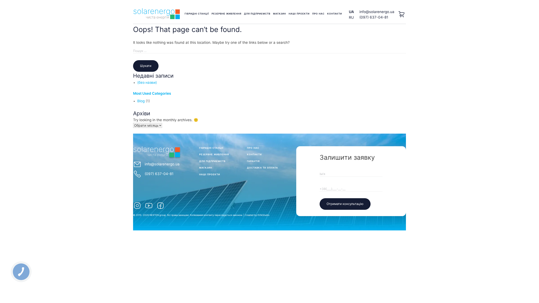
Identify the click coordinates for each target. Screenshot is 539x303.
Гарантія (253, 161)
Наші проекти (299, 13)
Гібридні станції (197, 13)
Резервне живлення (226, 13)
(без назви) (147, 82)
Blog (141, 101)
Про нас (318, 13)
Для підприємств (257, 13)
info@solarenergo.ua (376, 12)
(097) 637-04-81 (373, 17)
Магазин (279, 13)
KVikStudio (263, 215)
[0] (401, 15)
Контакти (334, 13)
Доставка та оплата (262, 167)
